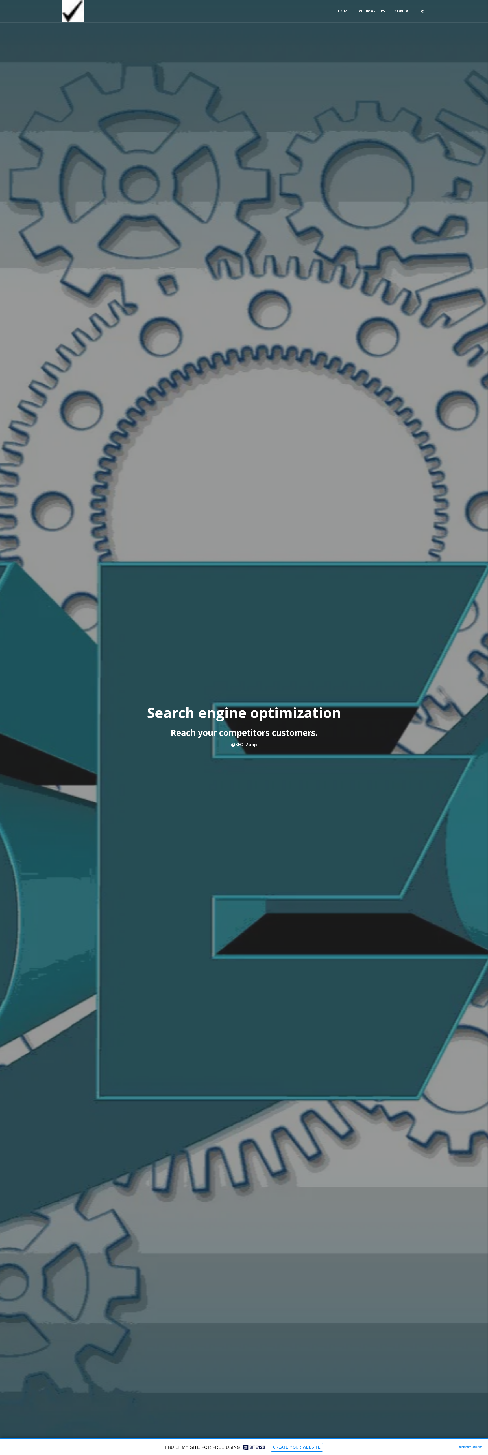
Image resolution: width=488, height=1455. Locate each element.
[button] (422, 11)
